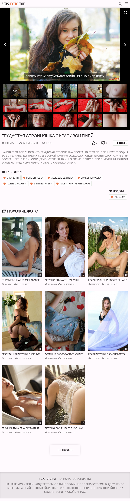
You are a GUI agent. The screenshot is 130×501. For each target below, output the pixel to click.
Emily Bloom (119, 197)
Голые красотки (16, 183)
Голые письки (34, 178)
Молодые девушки (62, 178)
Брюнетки (12, 178)
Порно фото (65, 450)
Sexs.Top (13, 4)
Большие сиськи (91, 178)
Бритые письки (42, 183)
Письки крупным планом (74, 183)
